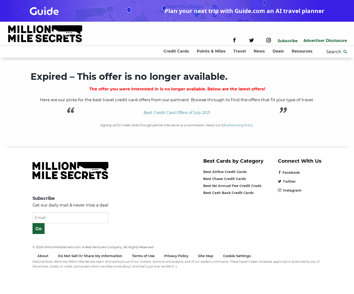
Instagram (292, 190)
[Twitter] (251, 41)
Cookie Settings (237, 256)
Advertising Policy (240, 125)
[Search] (345, 52)
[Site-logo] (45, 34)
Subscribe (288, 41)
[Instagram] (269, 41)
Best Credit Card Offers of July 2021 (177, 112)
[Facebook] (234, 41)
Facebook (291, 172)
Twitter (289, 181)
